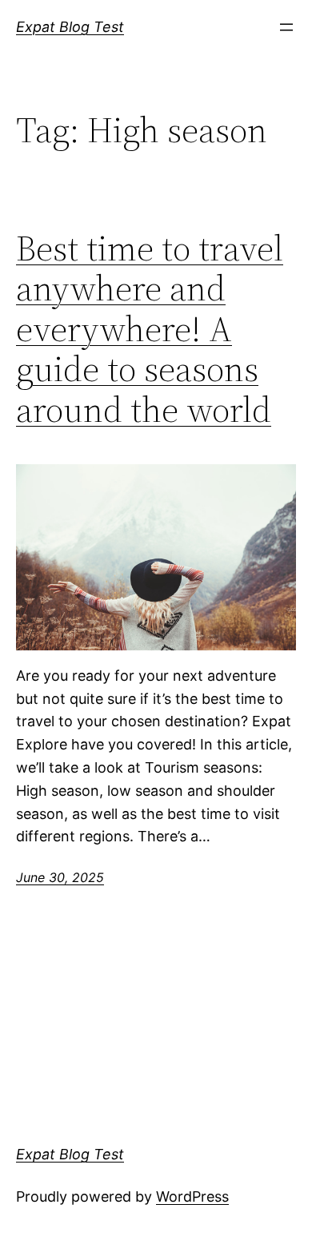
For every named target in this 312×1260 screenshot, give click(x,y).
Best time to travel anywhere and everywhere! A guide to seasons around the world (149, 330)
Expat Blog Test (70, 26)
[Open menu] (286, 27)
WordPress (192, 1196)
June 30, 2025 (60, 877)
